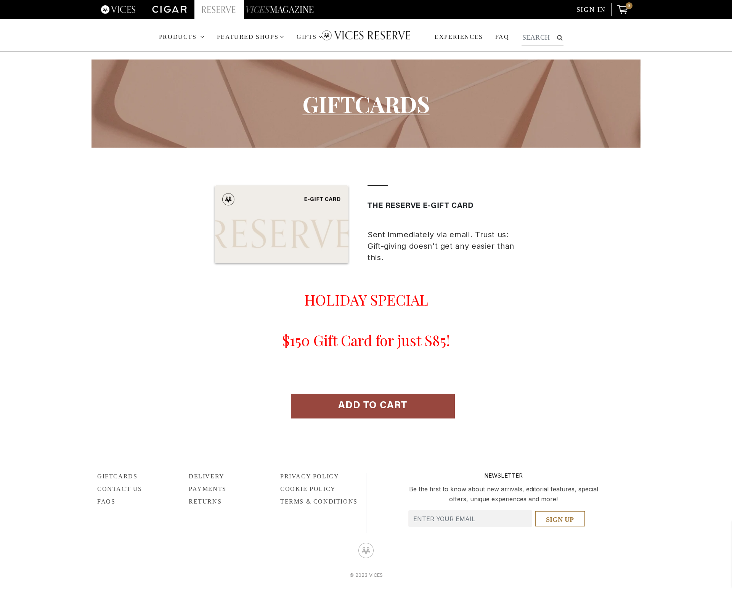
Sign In (591, 9)
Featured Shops (247, 37)
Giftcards (366, 103)
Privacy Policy (309, 476)
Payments (207, 489)
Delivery (207, 476)
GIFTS (307, 37)
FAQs (106, 501)
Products (179, 37)
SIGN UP (560, 519)
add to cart (372, 406)
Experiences (459, 37)
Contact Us (119, 489)
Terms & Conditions (319, 501)
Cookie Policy (308, 489)
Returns (205, 501)
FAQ (502, 37)
